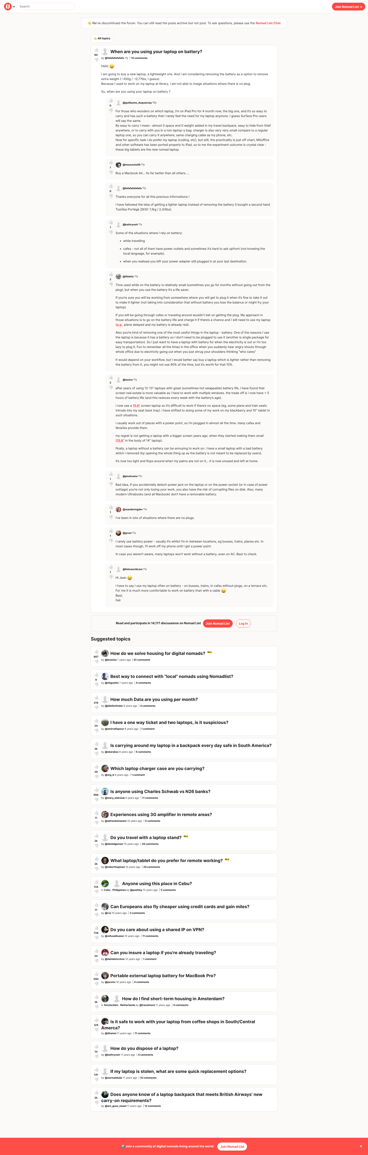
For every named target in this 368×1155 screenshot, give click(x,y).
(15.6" (120, 440)
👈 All (102, 38)
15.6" (136, 405)
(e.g (119, 324)
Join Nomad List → (348, 6)
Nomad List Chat (268, 23)
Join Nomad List (232, 1146)
